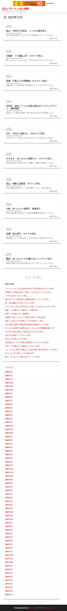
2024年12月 (9, 426)
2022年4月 (9, 540)
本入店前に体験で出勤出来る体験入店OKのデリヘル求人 (27, 324)
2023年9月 (9, 479)
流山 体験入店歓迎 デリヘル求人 (23, 183)
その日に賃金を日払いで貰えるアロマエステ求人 (24, 331)
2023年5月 (9, 494)
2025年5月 (9, 408)
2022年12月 (9, 512)
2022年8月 (9, 526)
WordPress (32, 608)
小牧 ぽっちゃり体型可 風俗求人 (23, 208)
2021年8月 (9, 569)
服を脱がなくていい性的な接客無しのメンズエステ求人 (27, 342)
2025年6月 (9, 404)
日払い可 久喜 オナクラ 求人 (16, 339)
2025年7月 (9, 400)
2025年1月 (9, 422)
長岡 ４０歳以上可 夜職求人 (17, 313)
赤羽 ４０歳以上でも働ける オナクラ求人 (22, 346)
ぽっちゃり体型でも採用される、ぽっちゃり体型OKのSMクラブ (30, 328)
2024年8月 (9, 440)
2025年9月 (9, 393)
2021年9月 (9, 566)
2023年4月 (9, 497)
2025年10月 (9, 390)
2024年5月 (9, 451)
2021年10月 (9, 562)
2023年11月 (9, 472)
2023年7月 (9, 487)
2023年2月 (9, 505)
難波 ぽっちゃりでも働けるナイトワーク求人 (29, 258)
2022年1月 (9, 551)
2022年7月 (9, 530)
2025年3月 (9, 415)
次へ (39, 277)
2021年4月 (9, 584)
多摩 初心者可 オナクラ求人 (21, 233)
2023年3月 (9, 501)
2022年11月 (9, 515)
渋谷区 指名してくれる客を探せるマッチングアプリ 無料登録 (31, 107)
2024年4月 (9, 454)
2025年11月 (9, 386)
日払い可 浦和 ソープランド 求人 (18, 335)
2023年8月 (9, 483)
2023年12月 (9, 469)
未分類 (9, 26)
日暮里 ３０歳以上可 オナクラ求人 (24, 55)
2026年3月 (9, 372)
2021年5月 (9, 580)
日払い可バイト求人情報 (15, 8)
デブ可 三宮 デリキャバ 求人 (16, 296)
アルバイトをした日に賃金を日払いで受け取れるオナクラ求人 (29, 288)
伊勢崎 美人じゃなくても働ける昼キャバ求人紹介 (25, 317)
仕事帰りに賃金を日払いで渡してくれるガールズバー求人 (28, 292)
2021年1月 (9, 594)
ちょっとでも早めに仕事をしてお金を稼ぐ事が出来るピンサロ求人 (31, 349)
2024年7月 (9, 444)
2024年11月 (9, 429)
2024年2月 (9, 461)
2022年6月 (9, 533)
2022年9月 (9, 522)
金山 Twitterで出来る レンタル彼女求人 (26, 30)
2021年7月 (9, 573)
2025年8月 (9, 397)
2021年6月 (9, 576)
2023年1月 (9, 508)
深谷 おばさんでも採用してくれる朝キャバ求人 (24, 321)
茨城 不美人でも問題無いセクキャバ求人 (26, 80)
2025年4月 (9, 411)
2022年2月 (9, 548)
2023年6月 (9, 490)
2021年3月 (9, 587)
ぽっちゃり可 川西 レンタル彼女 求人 (19, 353)
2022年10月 (9, 519)
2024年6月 (9, 447)
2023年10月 (9, 476)
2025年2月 (9, 418)
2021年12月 (9, 555)
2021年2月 (9, 591)
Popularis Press (49, 608)
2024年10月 (9, 433)
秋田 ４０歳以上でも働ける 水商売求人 (21, 310)
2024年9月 (9, 436)
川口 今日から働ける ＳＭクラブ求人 (25, 133)
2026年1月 (9, 379)
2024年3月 (9, 458)
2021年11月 (9, 558)
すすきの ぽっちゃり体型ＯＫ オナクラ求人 (29, 158)
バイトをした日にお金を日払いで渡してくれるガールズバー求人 (30, 306)
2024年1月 (9, 465)
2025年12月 (9, 382)
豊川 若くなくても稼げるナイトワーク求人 (22, 357)
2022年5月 (9, 537)
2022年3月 (9, 544)
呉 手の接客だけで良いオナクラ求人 (20, 303)
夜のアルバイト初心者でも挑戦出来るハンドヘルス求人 (27, 299)
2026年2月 (9, 375)
